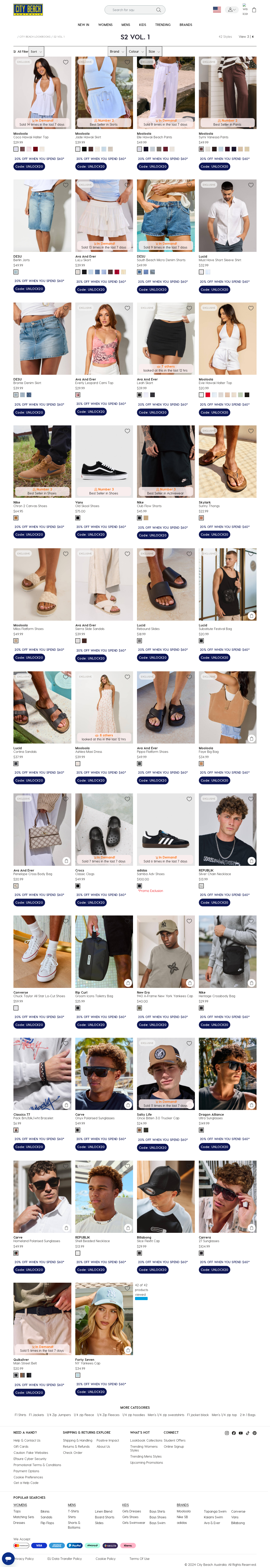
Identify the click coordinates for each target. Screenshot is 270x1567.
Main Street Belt (25, 1363)
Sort (34, 51)
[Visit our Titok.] (247, 1433)
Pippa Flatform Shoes (152, 751)
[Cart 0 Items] (254, 9)
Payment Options (26, 1471)
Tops (17, 1511)
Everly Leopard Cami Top (94, 383)
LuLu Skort (83, 260)
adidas (182, 1522)
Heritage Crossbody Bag (217, 996)
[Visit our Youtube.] (240, 1433)
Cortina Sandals (25, 751)
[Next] (246, 149)
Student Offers (174, 1440)
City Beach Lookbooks (35, 36)
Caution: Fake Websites (31, 1452)
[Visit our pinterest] (254, 1433)
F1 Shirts (20, 1415)
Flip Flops (47, 1523)
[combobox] (135, 9)
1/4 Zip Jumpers (59, 1415)
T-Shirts (73, 1511)
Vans (234, 1517)
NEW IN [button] (83, 25)
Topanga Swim (215, 1511)
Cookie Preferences (28, 1477)
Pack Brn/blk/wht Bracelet (33, 1118)
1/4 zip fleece (84, 1415)
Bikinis (45, 1511)
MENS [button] (126, 25)
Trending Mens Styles (145, 1456)
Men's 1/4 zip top (224, 1415)
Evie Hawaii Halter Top (215, 383)
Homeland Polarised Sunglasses (36, 1241)
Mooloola (184, 1511)
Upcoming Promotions (146, 1462)
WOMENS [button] (105, 25)
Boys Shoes (158, 1517)
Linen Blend (103, 1511)
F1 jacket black (198, 1415)
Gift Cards (21, 1446)
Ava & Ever (212, 1523)
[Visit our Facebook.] (233, 1433)
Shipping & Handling (77, 1440)
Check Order (72, 1452)
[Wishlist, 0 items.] (245, 9)
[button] (232, 9)
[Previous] (203, 149)
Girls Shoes (130, 1517)
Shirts (72, 1517)
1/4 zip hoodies (133, 1415)
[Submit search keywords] (158, 9)
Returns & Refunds (76, 1446)
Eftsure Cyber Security (30, 1459)
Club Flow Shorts (149, 506)
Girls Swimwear (133, 1522)
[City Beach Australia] (28, 9)
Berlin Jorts (21, 260)
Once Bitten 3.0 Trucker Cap (158, 1118)
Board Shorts (104, 1517)
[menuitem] (83, 25)
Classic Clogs (84, 874)
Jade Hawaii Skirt (88, 137)
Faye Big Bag (209, 751)
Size (152, 51)
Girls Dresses (131, 1511)
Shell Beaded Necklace (92, 1241)
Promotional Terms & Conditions (37, 1465)
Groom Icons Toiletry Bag (94, 996)
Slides (99, 1523)
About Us (103, 1446)
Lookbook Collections (146, 1440)
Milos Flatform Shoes (28, 629)
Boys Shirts (157, 1511)
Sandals (46, 1517)
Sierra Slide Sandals (89, 629)
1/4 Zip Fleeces (108, 1415)
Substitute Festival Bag (215, 629)
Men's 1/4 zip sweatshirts (166, 1415)
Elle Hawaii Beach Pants (154, 137)
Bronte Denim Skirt (27, 383)
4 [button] (253, 36)
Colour (134, 51)
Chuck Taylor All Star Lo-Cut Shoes (39, 996)
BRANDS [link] (186, 25)
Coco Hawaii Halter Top (31, 137)
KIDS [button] (142, 25)
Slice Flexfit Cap (148, 1241)
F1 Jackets (36, 1415)
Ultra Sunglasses (211, 1118)
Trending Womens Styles (144, 1448)
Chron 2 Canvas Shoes (30, 506)
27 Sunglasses (209, 1241)
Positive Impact (108, 1440)
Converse (238, 1511)
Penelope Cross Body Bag (32, 874)
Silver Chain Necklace (215, 874)
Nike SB (182, 1517)
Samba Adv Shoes (150, 874)
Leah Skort (145, 383)
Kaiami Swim (213, 1517)
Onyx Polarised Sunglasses (94, 1118)
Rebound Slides (148, 629)
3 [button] (248, 36)
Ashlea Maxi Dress (88, 751)
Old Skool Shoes (87, 506)
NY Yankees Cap (87, 1363)
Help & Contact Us (27, 1440)
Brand (114, 51)
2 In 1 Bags (247, 1415)
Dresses (19, 1522)
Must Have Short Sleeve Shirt (220, 260)
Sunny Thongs (209, 506)
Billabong (238, 1523)
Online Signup (174, 1446)
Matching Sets (23, 1517)
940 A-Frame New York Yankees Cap (165, 996)
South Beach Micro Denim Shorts (161, 260)
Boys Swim (157, 1523)
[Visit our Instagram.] (226, 1433)
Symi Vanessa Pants (213, 137)
